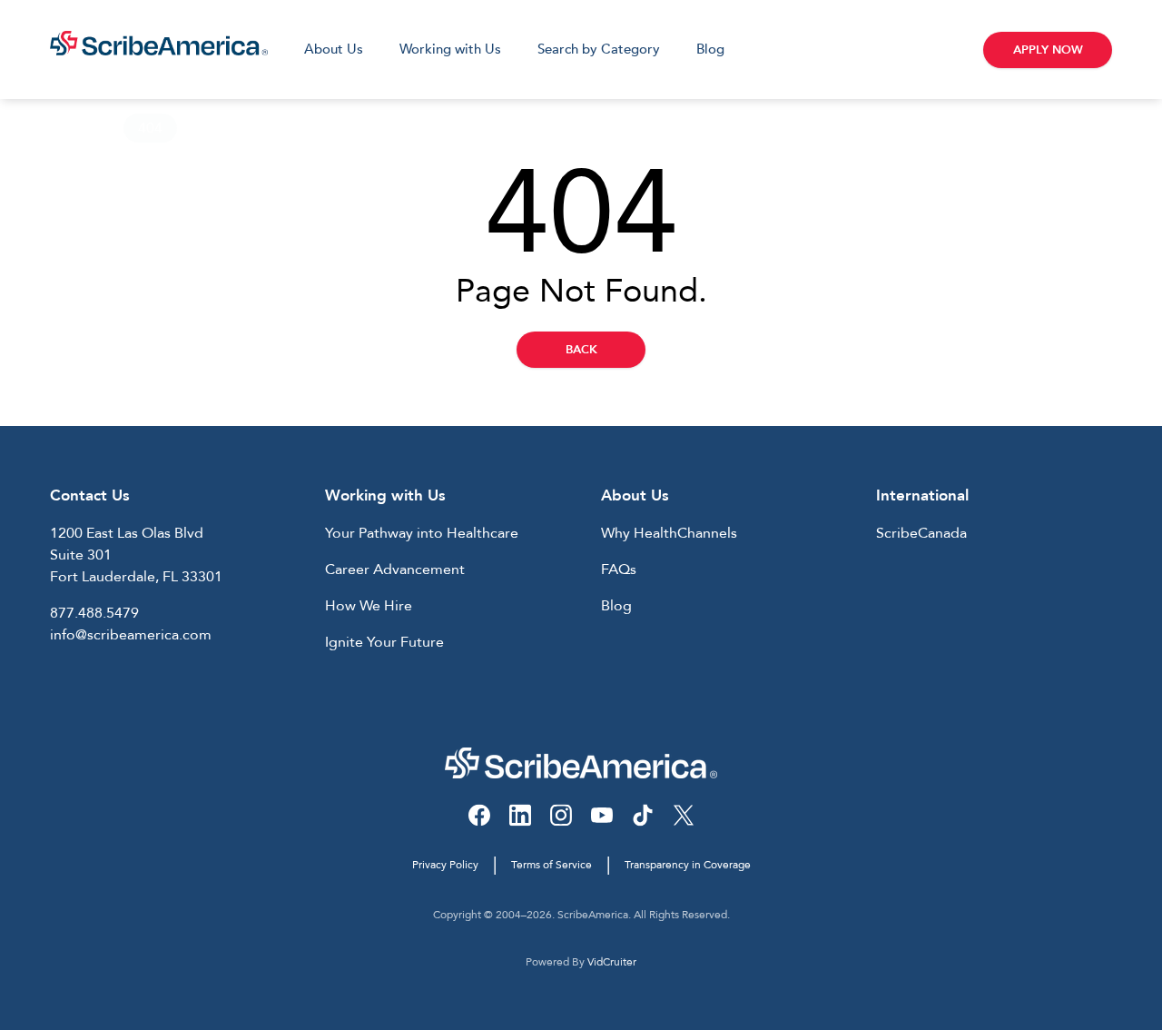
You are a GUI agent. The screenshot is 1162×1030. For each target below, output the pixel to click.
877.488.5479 (94, 613)
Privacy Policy (445, 864)
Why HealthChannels (669, 533)
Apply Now (1048, 50)
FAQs (618, 569)
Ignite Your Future (384, 642)
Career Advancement (395, 569)
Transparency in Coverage (688, 864)
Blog (710, 49)
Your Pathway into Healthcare (421, 533)
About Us (333, 49)
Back (581, 350)
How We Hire (368, 606)
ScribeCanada (921, 533)
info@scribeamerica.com (131, 635)
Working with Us (450, 49)
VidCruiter (611, 962)
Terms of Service (551, 864)
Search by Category (598, 49)
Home (70, 128)
